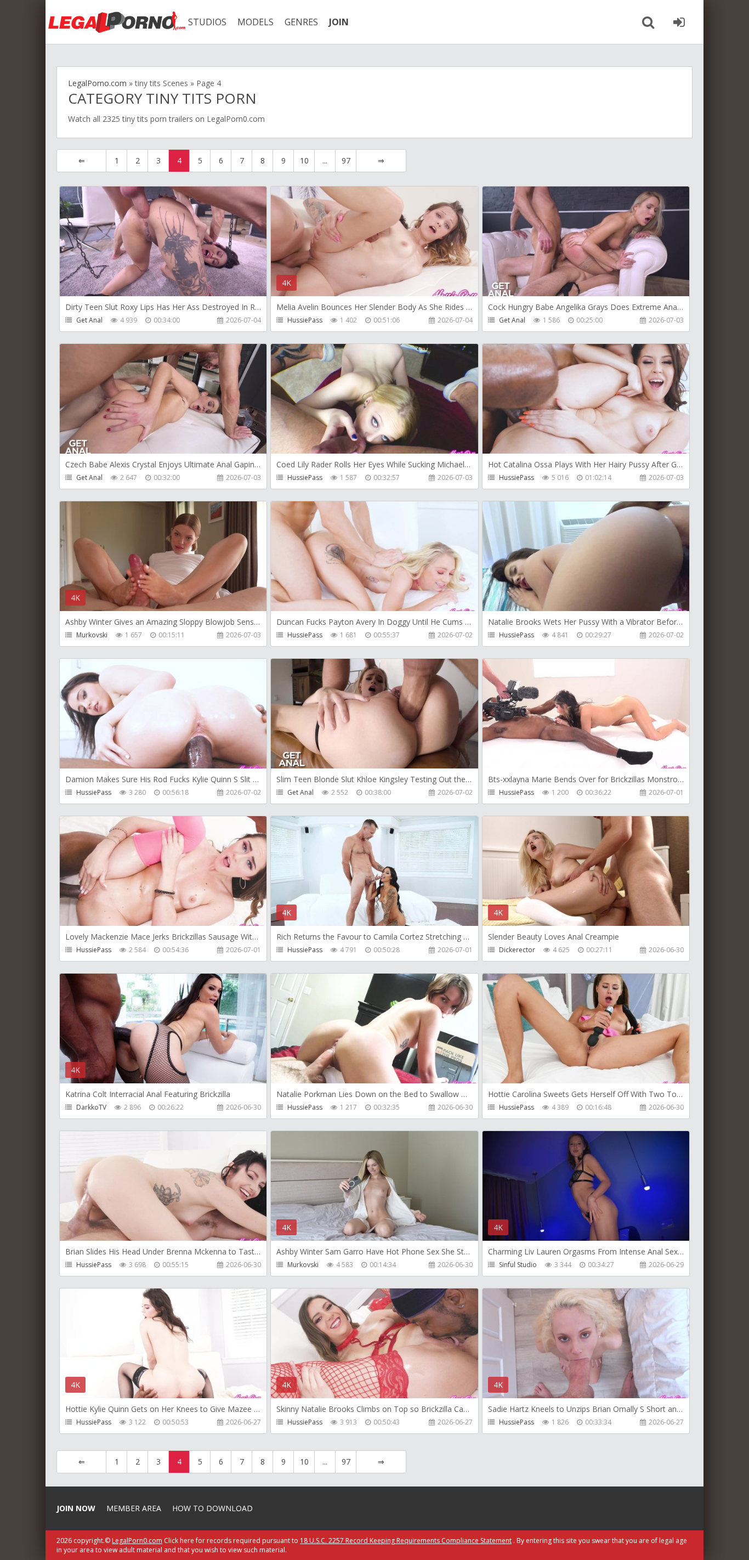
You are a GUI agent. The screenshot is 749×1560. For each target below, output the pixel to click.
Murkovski (91, 635)
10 (304, 160)
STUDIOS (207, 22)
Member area (133, 1508)
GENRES (301, 22)
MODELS (255, 22)
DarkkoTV (91, 1107)
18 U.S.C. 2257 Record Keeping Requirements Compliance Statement (406, 1540)
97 (346, 160)
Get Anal (89, 320)
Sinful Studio (518, 1264)
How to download (212, 1508)
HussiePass (304, 320)
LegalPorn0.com (137, 1540)
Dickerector (517, 949)
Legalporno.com (116, 22)
